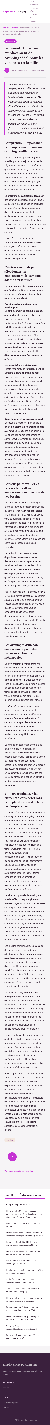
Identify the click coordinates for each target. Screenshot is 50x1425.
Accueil (6, 28)
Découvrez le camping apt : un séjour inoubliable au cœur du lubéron (22, 1318)
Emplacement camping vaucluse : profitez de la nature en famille (24, 1271)
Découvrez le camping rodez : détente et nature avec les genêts (23, 1336)
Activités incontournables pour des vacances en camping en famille (21, 1280)
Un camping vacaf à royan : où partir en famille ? (23, 1224)
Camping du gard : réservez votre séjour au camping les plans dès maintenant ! (25, 1327)
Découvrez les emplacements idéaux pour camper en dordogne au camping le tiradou (25, 1234)
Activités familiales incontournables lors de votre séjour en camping (25, 1290)
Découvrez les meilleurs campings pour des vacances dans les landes (23, 1252)
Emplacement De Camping (20, 1364)
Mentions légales (10, 1402)
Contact (6, 1407)
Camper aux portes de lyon (18, 1204)
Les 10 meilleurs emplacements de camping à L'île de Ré (21, 1262)
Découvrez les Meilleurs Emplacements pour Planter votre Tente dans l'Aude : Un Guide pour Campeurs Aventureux (24, 1214)
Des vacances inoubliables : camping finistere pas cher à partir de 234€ (22, 1308)
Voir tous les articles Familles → (19, 1171)
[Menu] (44, 11)
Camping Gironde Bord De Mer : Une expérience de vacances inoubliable (22, 1243)
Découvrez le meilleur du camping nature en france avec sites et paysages (24, 1299)
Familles (14, 28)
